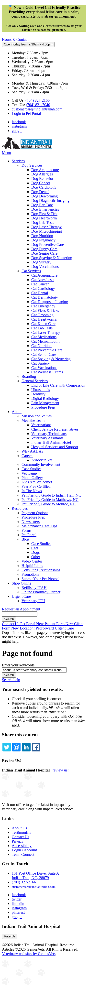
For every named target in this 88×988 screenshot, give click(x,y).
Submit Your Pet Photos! (40, 579)
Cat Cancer (40, 284)
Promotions (30, 574)
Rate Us (9, 936)
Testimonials (21, 832)
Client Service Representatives (54, 429)
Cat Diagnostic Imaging (49, 302)
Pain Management (45, 403)
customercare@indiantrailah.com (37, 109)
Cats (34, 548)
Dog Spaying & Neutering (51, 258)
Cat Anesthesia (42, 280)
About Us (19, 828)
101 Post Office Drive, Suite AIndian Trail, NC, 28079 (35, 875)
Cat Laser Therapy (45, 332)
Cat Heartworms (44, 319)
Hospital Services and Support (54, 447)
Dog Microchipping (46, 231)
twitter (17, 899)
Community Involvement (41, 464)
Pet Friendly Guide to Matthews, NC (50, 500)
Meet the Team (33, 420)
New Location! (23, 628)
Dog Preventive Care (47, 244)
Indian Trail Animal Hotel (51, 442)
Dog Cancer (40, 183)
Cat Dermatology (44, 297)
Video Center (32, 561)
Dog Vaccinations (45, 266)
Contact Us (11, 624)
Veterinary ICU (33, 601)
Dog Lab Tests (42, 222)
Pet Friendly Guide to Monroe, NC (49, 504)
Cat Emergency (43, 306)
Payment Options (35, 513)
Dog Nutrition (42, 236)
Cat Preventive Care (46, 350)
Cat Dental (39, 293)
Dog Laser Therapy (46, 227)
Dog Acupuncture (45, 170)
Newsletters (31, 522)
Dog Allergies (42, 174)
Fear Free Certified (36, 486)
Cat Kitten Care (43, 324)
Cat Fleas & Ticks (45, 310)
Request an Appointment (21, 609)
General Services (35, 381)
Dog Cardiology (43, 187)
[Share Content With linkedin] (26, 747)
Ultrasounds (40, 390)
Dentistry (38, 394)
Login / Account (24, 850)
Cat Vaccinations (44, 368)
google (17, 131)
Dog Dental (40, 192)
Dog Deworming (44, 196)
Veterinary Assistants (47, 438)
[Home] (27, 148)
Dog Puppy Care (44, 249)
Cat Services (31, 271)
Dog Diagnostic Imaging (50, 200)
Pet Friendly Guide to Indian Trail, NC (51, 495)
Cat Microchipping (45, 341)
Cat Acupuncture (44, 275)
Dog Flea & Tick (44, 214)
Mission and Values (37, 416)
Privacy (17, 841)
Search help (11, 680)
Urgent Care (21, 596)
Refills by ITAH (34, 588)
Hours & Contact (15, 39)
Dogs (35, 552)
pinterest (18, 912)
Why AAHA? (32, 451)
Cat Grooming (42, 315)
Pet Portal (29, 535)
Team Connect (23, 854)
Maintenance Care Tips (39, 526)
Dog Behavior (42, 178)
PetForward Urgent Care (55, 628)
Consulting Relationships (41, 570)
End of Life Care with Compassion (58, 385)
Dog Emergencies (45, 209)
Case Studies (31, 469)
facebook (19, 122)
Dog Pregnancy (43, 240)
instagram (19, 126)
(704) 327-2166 (37, 100)
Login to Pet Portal (26, 113)
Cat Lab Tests (42, 328)
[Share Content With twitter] (6, 747)
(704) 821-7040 (38, 105)
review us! (60, 770)
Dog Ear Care (42, 205)
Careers (27, 456)
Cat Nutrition (41, 346)
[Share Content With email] (16, 747)
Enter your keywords (18, 665)
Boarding (29, 376)
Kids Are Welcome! (37, 482)
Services (18, 161)
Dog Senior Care (44, 253)
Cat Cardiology (43, 288)
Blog (25, 539)
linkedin (18, 903)
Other (35, 557)
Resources (20, 508)
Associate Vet (41, 460)
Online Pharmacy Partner (41, 592)
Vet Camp (29, 473)
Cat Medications (43, 337)
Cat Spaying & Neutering (51, 359)
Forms (26, 530)
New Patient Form (51, 624)
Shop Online (21, 583)
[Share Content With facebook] (36, 747)
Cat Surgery (40, 363)
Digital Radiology (45, 398)
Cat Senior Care (43, 354)
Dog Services (32, 165)
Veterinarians (41, 425)
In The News (32, 491)
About (17, 412)
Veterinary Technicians (48, 434)
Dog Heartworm (44, 218)
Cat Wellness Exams (47, 372)
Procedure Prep (43, 407)
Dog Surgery (41, 262)
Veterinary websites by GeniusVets (28, 954)
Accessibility (22, 846)
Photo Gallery (32, 478)
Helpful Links (32, 566)
